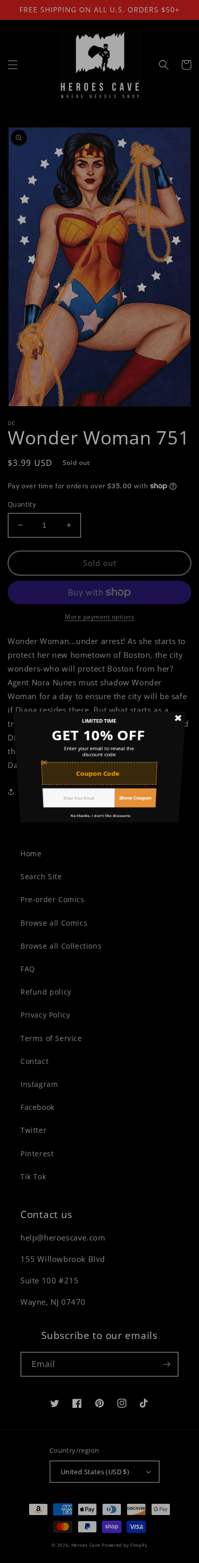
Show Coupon (139, 815)
